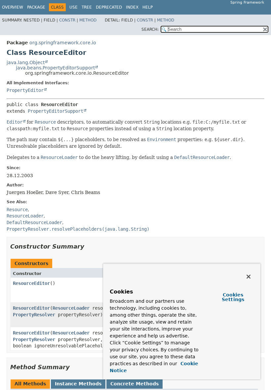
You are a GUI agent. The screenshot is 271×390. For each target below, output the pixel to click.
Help (147, 7)
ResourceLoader (71, 308)
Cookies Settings (233, 297)
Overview (12, 7)
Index (132, 7)
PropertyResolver (34, 314)
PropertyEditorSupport (55, 111)
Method (88, 20)
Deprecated (109, 7)
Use (73, 7)
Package (36, 7)
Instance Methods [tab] (78, 383)
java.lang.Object (26, 62)
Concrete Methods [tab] (134, 383)
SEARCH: (150, 29)
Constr (67, 20)
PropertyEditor (25, 90)
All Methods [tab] (30, 383)
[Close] (248, 276)
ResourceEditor (31, 283)
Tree (87, 7)
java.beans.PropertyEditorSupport (55, 67)
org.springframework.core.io (62, 42)
